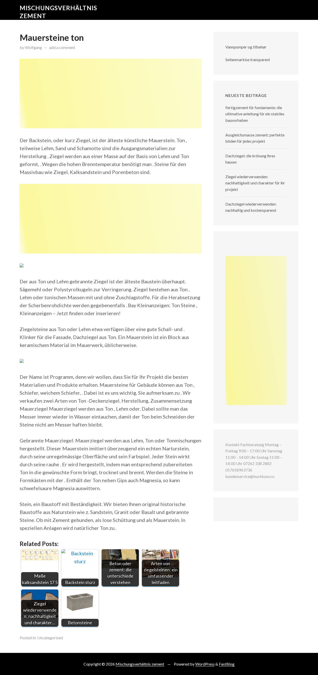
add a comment (62, 47)
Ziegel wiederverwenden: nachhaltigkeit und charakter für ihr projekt (255, 183)
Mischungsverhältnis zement (140, 664)
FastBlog (227, 664)
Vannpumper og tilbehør (246, 46)
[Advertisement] (110, 93)
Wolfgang (33, 47)
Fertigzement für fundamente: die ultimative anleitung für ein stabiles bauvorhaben (254, 114)
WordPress (205, 664)
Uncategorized (50, 637)
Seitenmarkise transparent (247, 59)
